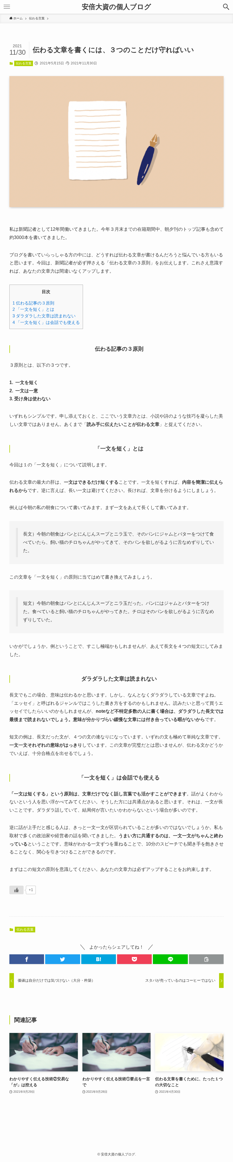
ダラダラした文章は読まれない (44, 315)
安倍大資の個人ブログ (116, 6)
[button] (26, 959)
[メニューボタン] (7, 7)
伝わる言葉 (24, 63)
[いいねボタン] (16, 890)
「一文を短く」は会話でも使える (46, 322)
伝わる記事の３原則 (33, 303)
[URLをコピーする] (206, 959)
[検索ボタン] (226, 7)
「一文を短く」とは (33, 309)
